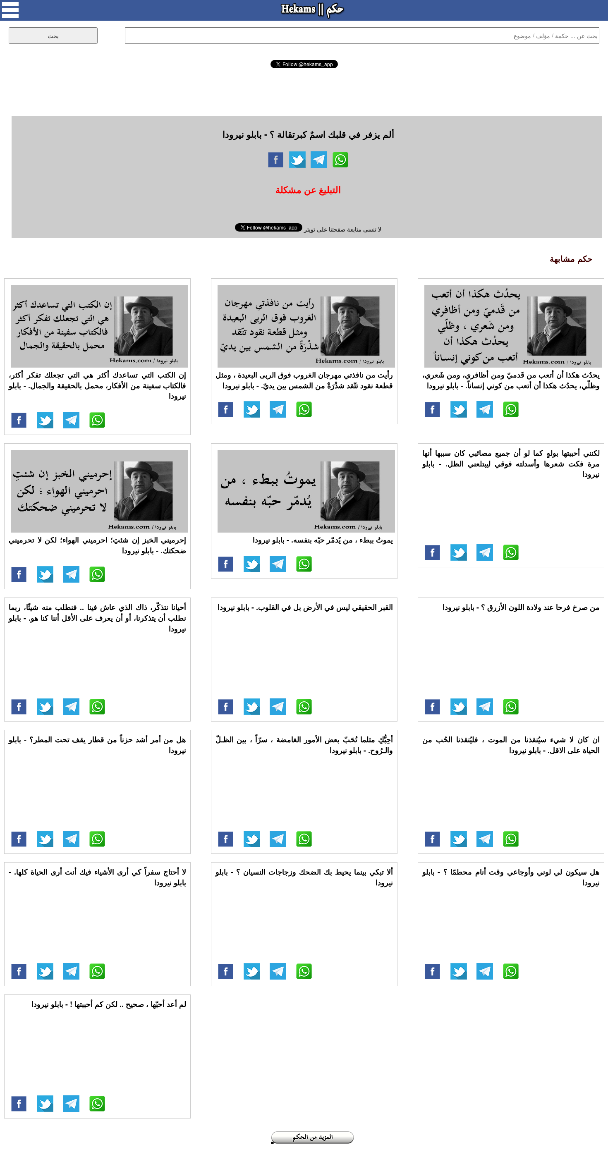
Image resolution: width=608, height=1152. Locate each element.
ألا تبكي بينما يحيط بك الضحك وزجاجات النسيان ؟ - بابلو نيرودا (304, 877)
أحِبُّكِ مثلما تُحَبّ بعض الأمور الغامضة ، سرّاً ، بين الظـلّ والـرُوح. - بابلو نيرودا (304, 744)
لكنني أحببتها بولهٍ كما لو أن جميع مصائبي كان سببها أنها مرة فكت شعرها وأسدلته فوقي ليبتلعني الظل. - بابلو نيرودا (511, 463)
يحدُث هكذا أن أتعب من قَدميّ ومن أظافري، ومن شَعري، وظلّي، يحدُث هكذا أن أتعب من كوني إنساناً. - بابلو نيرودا (511, 380)
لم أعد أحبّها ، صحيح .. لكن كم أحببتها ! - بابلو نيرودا (108, 1004)
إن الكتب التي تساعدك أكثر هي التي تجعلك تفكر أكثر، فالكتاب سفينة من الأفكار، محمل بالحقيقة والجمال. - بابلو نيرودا (97, 385)
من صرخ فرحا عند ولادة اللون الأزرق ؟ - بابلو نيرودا (521, 607)
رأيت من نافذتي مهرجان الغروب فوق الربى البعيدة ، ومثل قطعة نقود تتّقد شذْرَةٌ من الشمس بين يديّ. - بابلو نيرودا (304, 380)
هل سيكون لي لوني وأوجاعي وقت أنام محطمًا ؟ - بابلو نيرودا (511, 877)
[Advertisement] (304, 91)
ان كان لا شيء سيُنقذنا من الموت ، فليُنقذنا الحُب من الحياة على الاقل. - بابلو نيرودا (511, 744)
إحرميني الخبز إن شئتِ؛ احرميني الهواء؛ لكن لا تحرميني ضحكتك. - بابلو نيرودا (97, 545)
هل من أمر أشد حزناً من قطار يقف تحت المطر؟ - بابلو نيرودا (97, 744)
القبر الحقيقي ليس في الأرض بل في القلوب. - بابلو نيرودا (305, 607)
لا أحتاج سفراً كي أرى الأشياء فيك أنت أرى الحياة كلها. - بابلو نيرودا (97, 877)
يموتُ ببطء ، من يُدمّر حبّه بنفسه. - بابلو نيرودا (323, 539)
